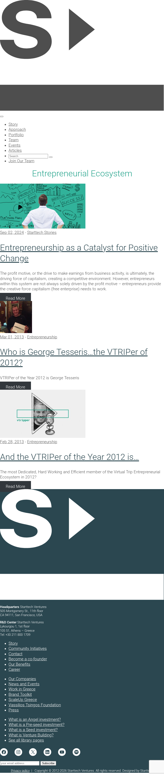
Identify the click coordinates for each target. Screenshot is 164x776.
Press (14, 710)
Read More (15, 298)
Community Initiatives (28, 648)
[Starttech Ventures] (82, 110)
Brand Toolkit (20, 694)
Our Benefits (19, 664)
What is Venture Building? (31, 735)
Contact (15, 654)
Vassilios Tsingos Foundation (35, 705)
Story (13, 643)
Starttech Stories (42, 232)
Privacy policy (20, 771)
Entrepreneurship (42, 337)
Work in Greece (22, 689)
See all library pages (26, 740)
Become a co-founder (28, 659)
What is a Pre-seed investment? (36, 724)
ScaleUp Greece (23, 699)
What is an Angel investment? (35, 719)
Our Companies (22, 679)
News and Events (24, 684)
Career (14, 669)
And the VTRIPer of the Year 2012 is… (69, 457)
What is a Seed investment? (33, 729)
